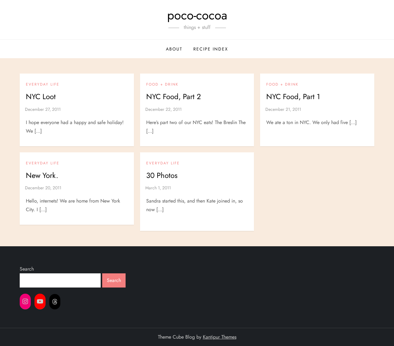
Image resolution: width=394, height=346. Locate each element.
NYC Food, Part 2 (173, 96)
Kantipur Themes (219, 336)
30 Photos (162, 175)
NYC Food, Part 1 (293, 96)
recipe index (210, 49)
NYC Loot (41, 96)
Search (27, 268)
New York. (42, 175)
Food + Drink (162, 84)
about (174, 49)
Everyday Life (42, 84)
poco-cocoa (197, 15)
